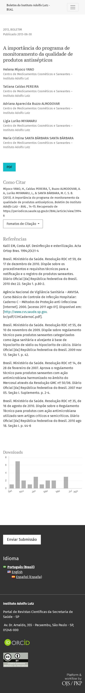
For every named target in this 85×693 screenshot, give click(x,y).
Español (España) (29, 577)
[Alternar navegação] (73, 7)
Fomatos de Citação (22, 224)
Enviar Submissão (22, 539)
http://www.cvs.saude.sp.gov (25, 312)
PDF (9, 167)
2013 (6, 29)
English (17, 572)
